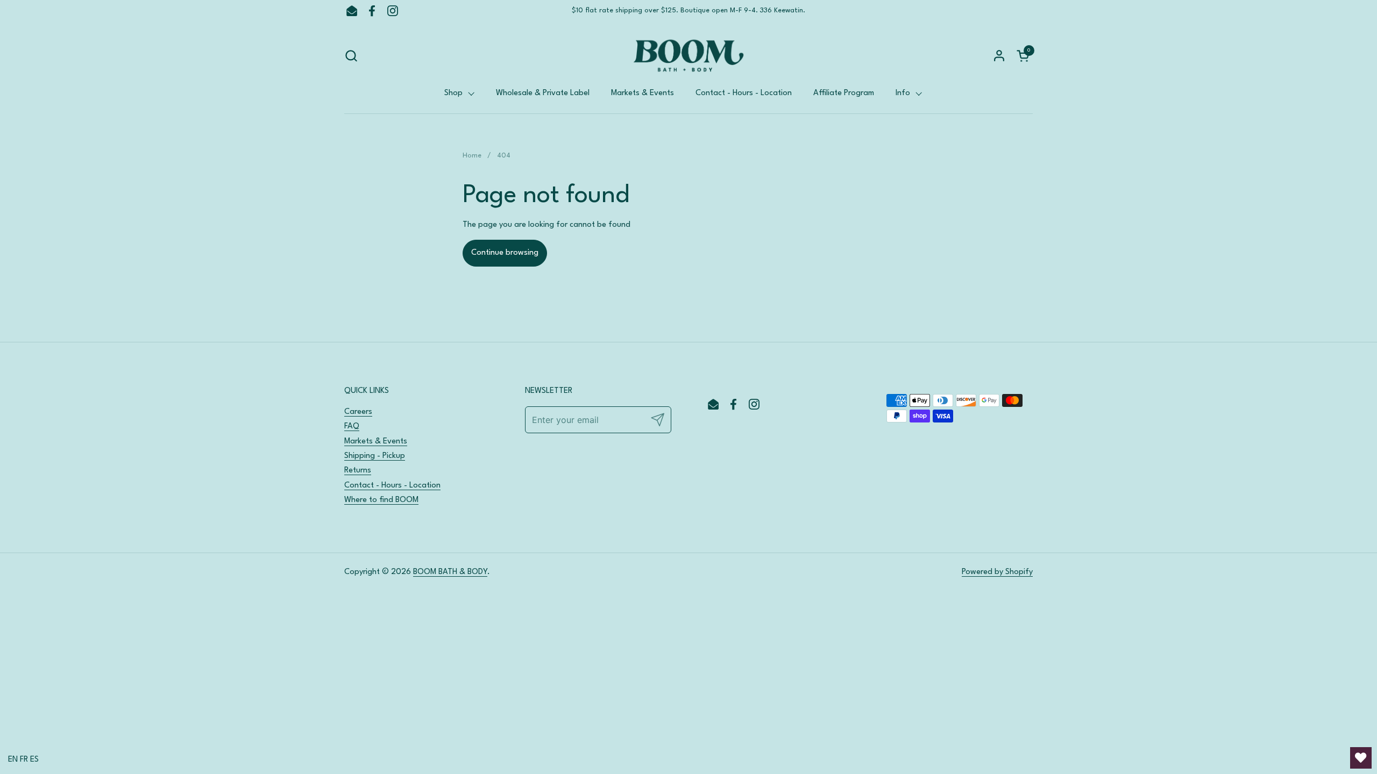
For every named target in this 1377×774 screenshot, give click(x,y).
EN (13, 760)
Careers (358, 412)
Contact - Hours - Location (392, 486)
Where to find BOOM (381, 500)
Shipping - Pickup (374, 456)
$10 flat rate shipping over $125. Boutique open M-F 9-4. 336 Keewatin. (688, 10)
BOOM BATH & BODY (450, 572)
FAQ (351, 426)
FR (24, 760)
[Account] (999, 55)
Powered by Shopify (997, 572)
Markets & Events (375, 442)
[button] (351, 55)
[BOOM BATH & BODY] (688, 55)
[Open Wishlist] (1361, 758)
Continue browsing (504, 253)
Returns (357, 471)
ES (34, 760)
